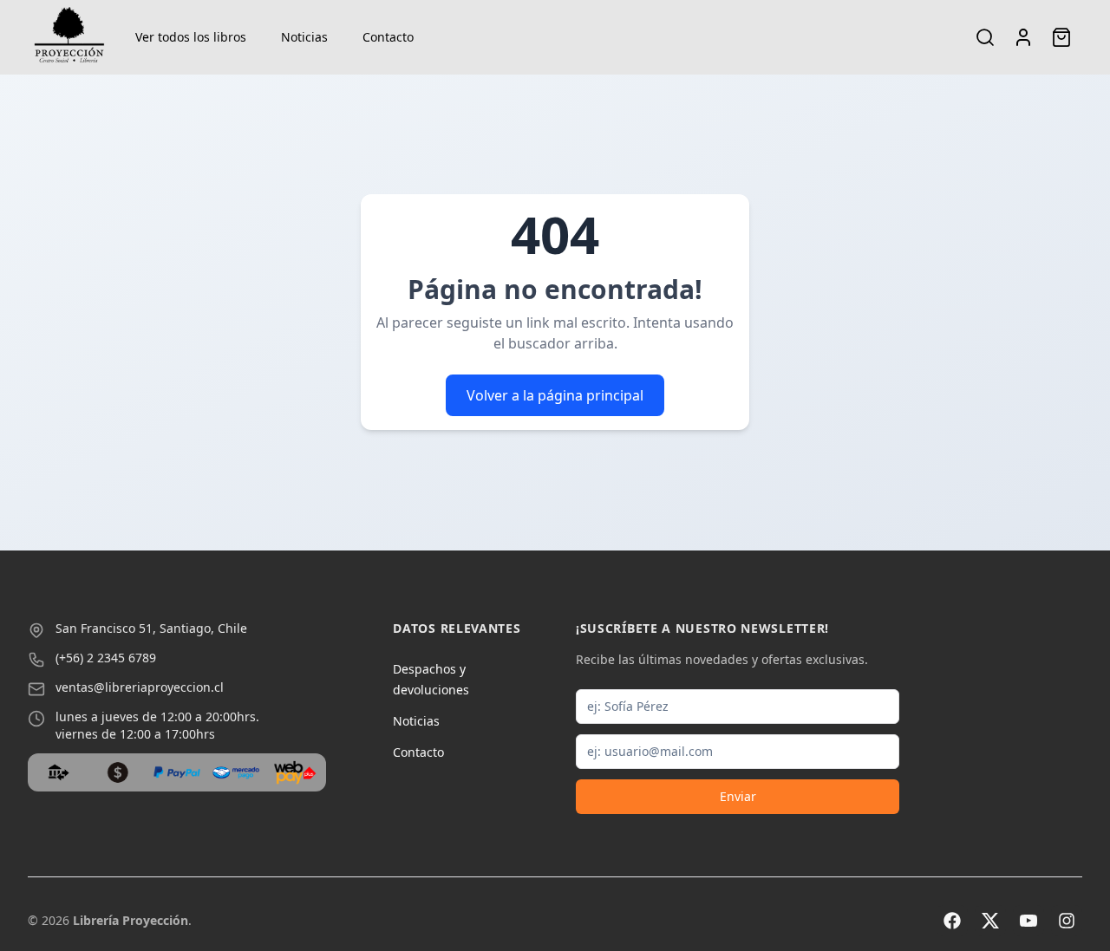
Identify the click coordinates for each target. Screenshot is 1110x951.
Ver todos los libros (190, 37)
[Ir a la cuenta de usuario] (1023, 37)
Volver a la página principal (555, 395)
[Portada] (69, 37)
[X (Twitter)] (990, 920)
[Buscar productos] (985, 37)
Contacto (388, 37)
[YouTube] (1028, 920)
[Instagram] (1066, 920)
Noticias (304, 37)
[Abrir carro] (1061, 37)
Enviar (738, 796)
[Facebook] (952, 920)
